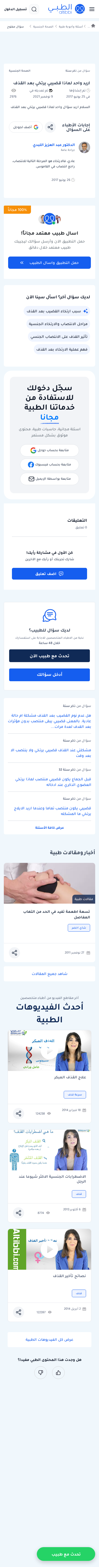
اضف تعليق (45, 574)
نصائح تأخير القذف (69, 1276)
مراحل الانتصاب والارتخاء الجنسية (58, 324)
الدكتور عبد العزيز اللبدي (54, 145)
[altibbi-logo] (67, 9)
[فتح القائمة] (90, 9)
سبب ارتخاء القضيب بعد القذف (54, 311)
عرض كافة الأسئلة (49, 827)
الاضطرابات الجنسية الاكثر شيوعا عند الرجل (52, 1179)
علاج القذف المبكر (70, 1077)
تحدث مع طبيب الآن (49, 655)
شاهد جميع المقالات (50, 973)
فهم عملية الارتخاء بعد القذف (62, 349)
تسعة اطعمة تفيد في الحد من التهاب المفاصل (56, 914)
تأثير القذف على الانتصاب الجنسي (59, 336)
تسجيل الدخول (15, 9)
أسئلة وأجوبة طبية (71, 26)
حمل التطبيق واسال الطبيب (54, 262)
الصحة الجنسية (43, 26)
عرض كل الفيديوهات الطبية (49, 1339)
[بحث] (34, 9)
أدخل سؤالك (49, 674)
